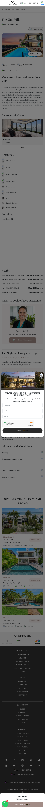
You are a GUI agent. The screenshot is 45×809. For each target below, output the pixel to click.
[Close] (41, 376)
